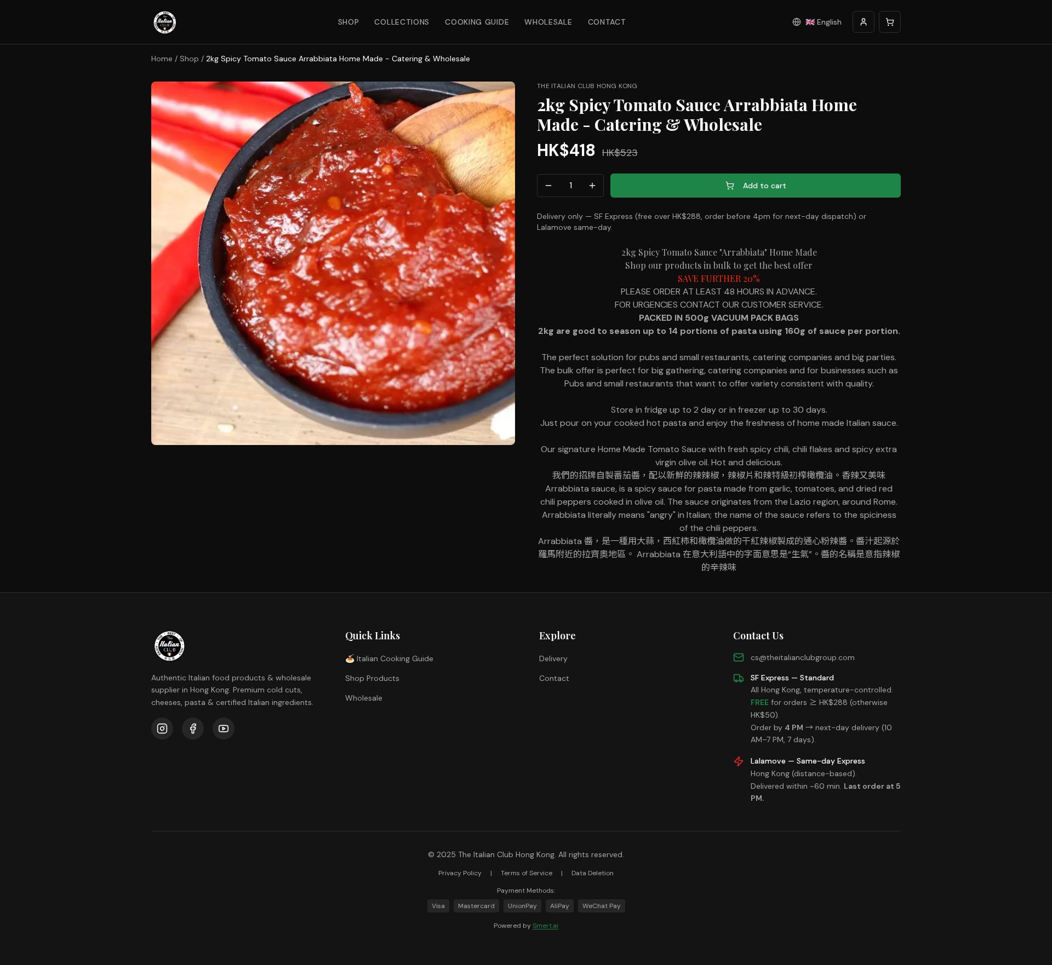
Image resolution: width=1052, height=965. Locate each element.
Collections (402, 22)
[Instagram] (162, 728)
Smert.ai (545, 925)
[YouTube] (224, 728)
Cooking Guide (477, 22)
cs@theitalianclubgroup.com (803, 657)
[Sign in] (863, 22)
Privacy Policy (460, 873)
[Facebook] (193, 728)
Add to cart (764, 185)
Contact (607, 22)
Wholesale (548, 22)
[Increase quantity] (592, 186)
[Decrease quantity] (548, 186)
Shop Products (372, 678)
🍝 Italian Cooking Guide (389, 658)
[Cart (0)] (890, 22)
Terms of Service (526, 873)
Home (162, 58)
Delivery (553, 658)
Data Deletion (592, 873)
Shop (348, 22)
